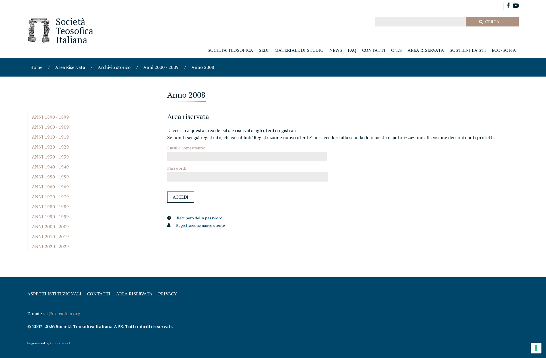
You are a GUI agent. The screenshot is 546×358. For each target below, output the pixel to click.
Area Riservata (70, 67)
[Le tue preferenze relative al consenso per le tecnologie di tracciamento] (536, 348)
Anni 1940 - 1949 (50, 167)
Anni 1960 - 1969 (50, 187)
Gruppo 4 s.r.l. (60, 343)
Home (36, 67)
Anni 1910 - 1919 (50, 137)
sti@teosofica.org (61, 313)
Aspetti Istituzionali (54, 294)
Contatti (98, 294)
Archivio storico (114, 67)
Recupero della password (199, 218)
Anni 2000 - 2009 (161, 67)
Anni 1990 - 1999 (50, 216)
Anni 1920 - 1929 (50, 147)
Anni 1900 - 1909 (50, 127)
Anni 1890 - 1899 (50, 117)
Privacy (167, 294)
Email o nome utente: (186, 148)
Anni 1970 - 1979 (50, 197)
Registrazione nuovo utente (200, 225)
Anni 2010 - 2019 (50, 236)
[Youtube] (516, 6)
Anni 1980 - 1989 (50, 206)
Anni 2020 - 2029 (50, 246)
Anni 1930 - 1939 (50, 157)
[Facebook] (508, 6)
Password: (176, 168)
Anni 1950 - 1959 (50, 177)
